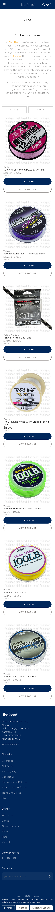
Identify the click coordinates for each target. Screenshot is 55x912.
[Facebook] (2, 858)
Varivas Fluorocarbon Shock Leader (22, 508)
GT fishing (15, 56)
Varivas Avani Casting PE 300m (19, 676)
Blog (4, 798)
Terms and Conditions (14, 787)
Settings (8, 907)
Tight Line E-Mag (11, 793)
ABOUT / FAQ (9, 771)
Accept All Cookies (41, 907)
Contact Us (8, 777)
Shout (5, 831)
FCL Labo (7, 815)
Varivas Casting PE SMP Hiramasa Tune (24, 253)
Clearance (7, 761)
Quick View (27, 181)
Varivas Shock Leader (14, 592)
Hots (4, 837)
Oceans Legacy (10, 826)
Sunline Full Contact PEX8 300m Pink (23, 170)
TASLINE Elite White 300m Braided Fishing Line (26, 423)
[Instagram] (14, 858)
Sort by (40, 109)
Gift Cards (7, 766)
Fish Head (15, 42)
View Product (27, 189)
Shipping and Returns (14, 782)
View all (6, 842)
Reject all (22, 907)
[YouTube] (8, 858)
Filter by (13, 109)
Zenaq (5, 821)
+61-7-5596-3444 (10, 744)
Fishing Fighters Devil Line (17, 338)
